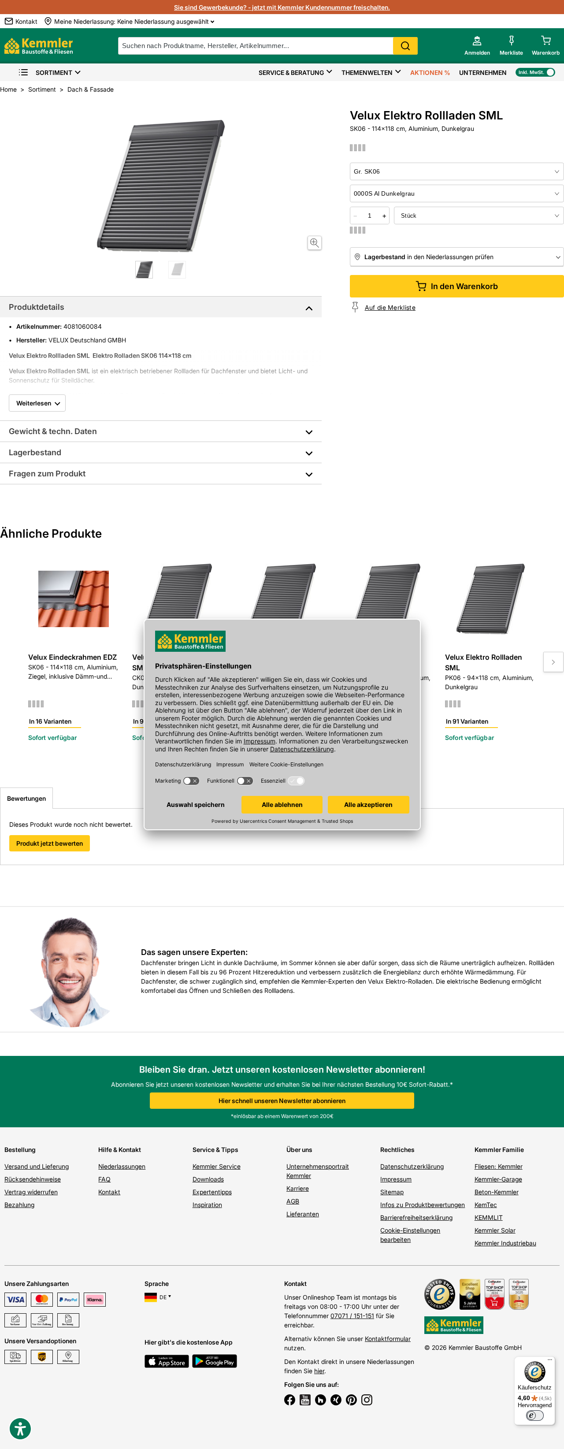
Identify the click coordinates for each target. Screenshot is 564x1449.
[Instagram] (366, 1401)
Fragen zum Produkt (47, 473)
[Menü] (550, 1361)
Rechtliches (397, 1149)
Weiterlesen (33, 403)
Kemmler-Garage (498, 1179)
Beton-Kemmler (497, 1192)
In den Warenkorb (464, 286)
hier (319, 1371)
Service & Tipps (215, 1149)
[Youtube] (305, 1401)
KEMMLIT (489, 1217)
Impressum (396, 1179)
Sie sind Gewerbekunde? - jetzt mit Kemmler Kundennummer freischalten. (282, 7)
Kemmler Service (217, 1166)
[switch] (535, 1415)
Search (405, 46)
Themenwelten (367, 72)
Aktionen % (430, 72)
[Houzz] (320, 1401)
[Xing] (335, 1401)
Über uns (299, 1149)
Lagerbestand (35, 452)
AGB (292, 1201)
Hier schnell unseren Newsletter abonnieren (282, 1100)
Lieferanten (302, 1214)
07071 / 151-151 (352, 1315)
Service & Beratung (291, 72)
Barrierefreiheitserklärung (416, 1217)
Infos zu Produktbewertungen (422, 1204)
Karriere (297, 1188)
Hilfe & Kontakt (119, 1149)
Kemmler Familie (499, 1149)
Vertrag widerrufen (31, 1192)
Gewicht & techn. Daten (53, 431)
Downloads (208, 1179)
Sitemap (392, 1192)
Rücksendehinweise (32, 1179)
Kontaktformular (388, 1338)
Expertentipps (212, 1192)
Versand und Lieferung (36, 1166)
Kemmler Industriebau (505, 1243)
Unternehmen (483, 72)
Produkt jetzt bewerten (49, 843)
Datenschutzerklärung (412, 1166)
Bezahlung (19, 1204)
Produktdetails (36, 307)
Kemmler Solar (495, 1230)
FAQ (104, 1179)
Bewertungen (26, 798)
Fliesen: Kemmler (499, 1166)
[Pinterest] (351, 1401)
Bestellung (20, 1149)
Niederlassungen (121, 1166)
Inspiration (207, 1204)
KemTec (486, 1204)
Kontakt (109, 1192)
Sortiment (54, 72)
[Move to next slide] (553, 662)
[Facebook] (289, 1401)
